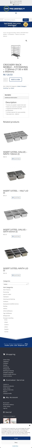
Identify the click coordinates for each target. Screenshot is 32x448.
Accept (16, 438)
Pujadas (6, 329)
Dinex (5, 320)
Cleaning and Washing (9, 299)
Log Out (5, 408)
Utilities (5, 308)
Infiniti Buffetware (8, 311)
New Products (6, 289)
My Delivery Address (8, 404)
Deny (16, 442)
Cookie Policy (15, 446)
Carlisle (6, 331)
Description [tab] (8, 95)
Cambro (6, 324)
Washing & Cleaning (8, 370)
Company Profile (7, 393)
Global (18, 32)
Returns (5, 391)
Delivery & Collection (8, 386)
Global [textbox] (15, 284)
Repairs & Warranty (8, 390)
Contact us (6, 384)
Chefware (5, 301)
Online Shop (6, 359)
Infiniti (6, 327)
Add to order (15, 79)
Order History (6, 388)
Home (4, 32)
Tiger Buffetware (7, 313)
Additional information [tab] (11, 97)
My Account (6, 402)
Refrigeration (6, 315)
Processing (6, 292)
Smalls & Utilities (7, 376)
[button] (29, 425)
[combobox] (16, 284)
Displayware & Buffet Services (11, 304)
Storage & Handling (11, 32)
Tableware (6, 296)
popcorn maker (7, 294)
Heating (5, 306)
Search (26, 20)
